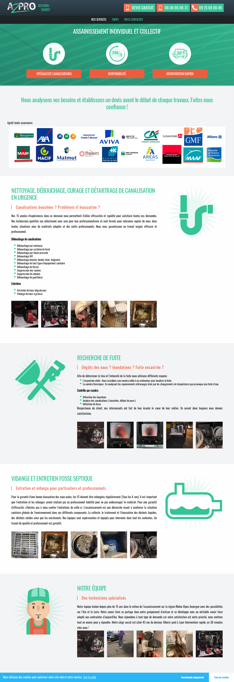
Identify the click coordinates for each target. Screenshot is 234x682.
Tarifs (115, 19)
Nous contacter (133, 19)
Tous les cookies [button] (221, 677)
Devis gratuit (143, 7)
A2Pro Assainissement (21, 7)
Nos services (98, 19)
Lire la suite (89, 677)
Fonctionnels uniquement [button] (192, 677)
